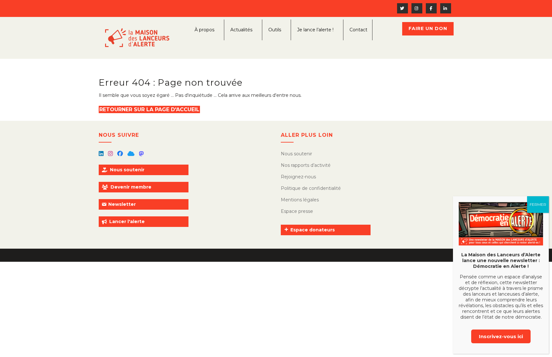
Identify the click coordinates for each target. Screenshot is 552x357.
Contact (358, 30)
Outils (274, 30)
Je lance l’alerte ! (315, 30)
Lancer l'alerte (127, 221)
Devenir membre (131, 187)
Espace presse (297, 211)
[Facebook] (120, 154)
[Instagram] (111, 154)
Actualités (241, 30)
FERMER (538, 204)
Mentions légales (300, 200)
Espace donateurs (312, 230)
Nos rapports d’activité (306, 165)
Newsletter (122, 204)
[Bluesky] (131, 154)
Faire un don (428, 28)
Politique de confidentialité (311, 188)
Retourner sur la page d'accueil (149, 109)
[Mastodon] (141, 154)
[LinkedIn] (102, 154)
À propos (204, 30)
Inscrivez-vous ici (501, 336)
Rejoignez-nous (298, 177)
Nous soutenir (127, 170)
